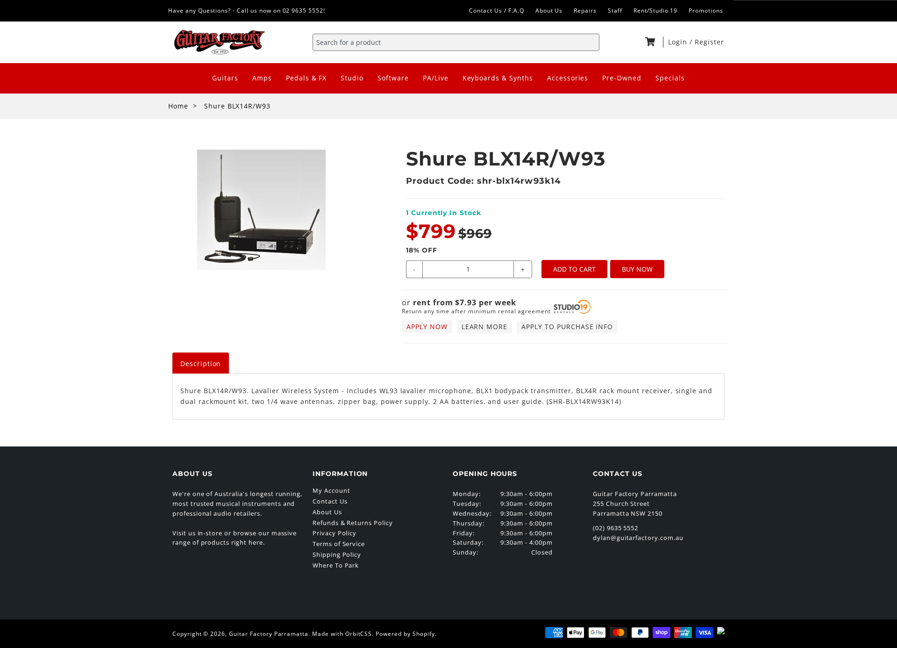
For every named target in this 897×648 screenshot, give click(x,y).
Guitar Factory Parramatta (268, 634)
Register (709, 41)
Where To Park (336, 565)
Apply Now (427, 326)
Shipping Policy (337, 554)
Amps (262, 77)
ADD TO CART (574, 269)
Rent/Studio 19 (655, 10)
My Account (331, 490)
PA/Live (435, 77)
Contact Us (330, 501)
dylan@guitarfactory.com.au (638, 537)
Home (178, 105)
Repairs (585, 10)
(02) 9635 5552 (615, 528)
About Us (549, 10)
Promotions (706, 10)
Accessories (568, 77)
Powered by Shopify (405, 634)
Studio (352, 77)
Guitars (225, 77)
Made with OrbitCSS (342, 634)
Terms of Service (339, 544)
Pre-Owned (621, 77)
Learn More (485, 326)
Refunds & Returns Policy (353, 522)
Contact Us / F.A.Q (496, 10)
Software (393, 77)
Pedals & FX (306, 77)
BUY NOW (637, 269)
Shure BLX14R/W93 (237, 105)
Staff (615, 10)
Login (679, 41)
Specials (670, 77)
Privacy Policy (334, 533)
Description (200, 363)
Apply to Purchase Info (567, 326)
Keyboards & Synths (498, 77)
